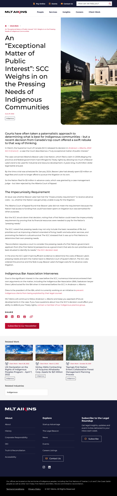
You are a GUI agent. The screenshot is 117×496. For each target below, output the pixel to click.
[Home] (6, 26)
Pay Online (40, 4)
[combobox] (92, 3)
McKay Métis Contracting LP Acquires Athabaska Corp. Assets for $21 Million (49, 369)
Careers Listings (50, 450)
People (40, 12)
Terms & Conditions (15, 489)
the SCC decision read (47, 250)
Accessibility (10, 457)
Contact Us (68, 4)
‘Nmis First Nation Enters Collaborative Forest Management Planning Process (80, 371)
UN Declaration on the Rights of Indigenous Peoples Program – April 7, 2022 (18, 371)
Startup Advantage (51, 424)
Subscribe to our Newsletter (22, 326)
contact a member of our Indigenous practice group (61, 305)
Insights (66, 12)
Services (53, 12)
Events (54, 4)
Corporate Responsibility (16, 437)
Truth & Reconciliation (15, 450)
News (45, 437)
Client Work (94, 12)
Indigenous (10, 118)
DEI (6, 444)
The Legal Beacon (51, 431)
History (8, 431)
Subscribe (93, 439)
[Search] (110, 3)
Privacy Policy (34, 489)
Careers (79, 12)
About (8, 424)
